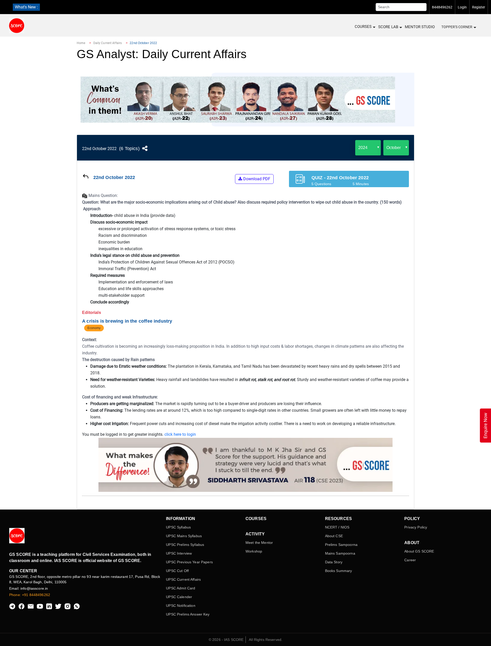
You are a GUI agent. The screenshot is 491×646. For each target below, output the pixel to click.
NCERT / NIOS (337, 527)
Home (81, 43)
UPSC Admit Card (180, 588)
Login (462, 7)
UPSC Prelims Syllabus (185, 545)
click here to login (180, 434)
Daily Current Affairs (107, 43)
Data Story (333, 562)
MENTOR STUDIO (420, 27)
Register (478, 7)
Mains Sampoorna (340, 553)
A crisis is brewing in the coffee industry (127, 321)
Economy (94, 328)
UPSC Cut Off (177, 571)
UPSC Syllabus (178, 527)
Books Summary (338, 571)
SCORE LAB (388, 27)
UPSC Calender (179, 597)
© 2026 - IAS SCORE (226, 640)
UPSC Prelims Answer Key (187, 614)
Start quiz (389, 178)
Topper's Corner (456, 27)
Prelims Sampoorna (341, 545)
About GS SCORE (419, 551)
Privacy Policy (415, 527)
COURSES (363, 26)
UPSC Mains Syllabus (184, 536)
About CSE (334, 536)
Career (410, 560)
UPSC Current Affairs (183, 579)
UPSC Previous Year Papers (189, 562)
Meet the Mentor (259, 543)
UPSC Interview (179, 553)
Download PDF (256, 178)
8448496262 (442, 7)
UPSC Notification (180, 605)
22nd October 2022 (99, 148)
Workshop (254, 551)
